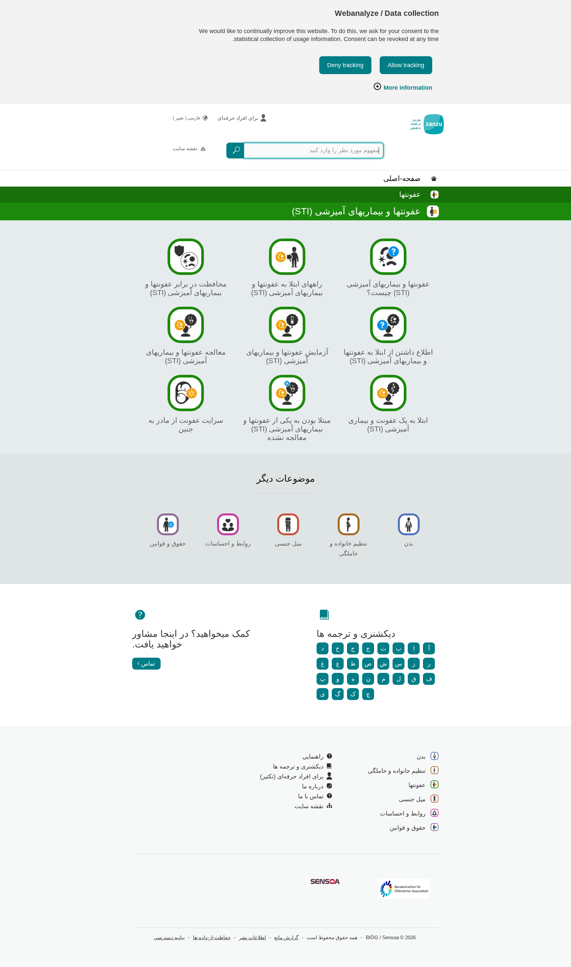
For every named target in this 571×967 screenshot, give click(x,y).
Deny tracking (345, 65)
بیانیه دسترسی (169, 937)
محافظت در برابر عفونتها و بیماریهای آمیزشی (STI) (186, 288)
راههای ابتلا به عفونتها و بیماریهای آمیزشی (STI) (287, 288)
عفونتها (410, 194)
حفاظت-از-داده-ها (212, 937)
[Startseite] (427, 124)
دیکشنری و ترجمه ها (298, 766)
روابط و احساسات (228, 543)
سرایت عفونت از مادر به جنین (185, 424)
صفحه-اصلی (402, 178)
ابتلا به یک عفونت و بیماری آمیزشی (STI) (388, 424)
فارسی (186, 117)
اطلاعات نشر (252, 937)
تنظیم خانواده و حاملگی (397, 771)
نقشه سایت (185, 148)
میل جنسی (288, 543)
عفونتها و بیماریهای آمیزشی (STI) (356, 211)
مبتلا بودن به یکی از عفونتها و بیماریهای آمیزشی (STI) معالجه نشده (287, 429)
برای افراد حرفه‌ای (237, 118)
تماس (148, 663)
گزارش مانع (286, 937)
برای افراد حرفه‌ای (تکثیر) (292, 776)
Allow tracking (406, 65)
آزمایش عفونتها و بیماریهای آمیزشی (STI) (287, 356)
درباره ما (313, 786)
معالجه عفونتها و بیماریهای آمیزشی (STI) (186, 356)
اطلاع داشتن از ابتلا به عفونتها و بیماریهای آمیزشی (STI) (388, 356)
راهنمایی (313, 756)
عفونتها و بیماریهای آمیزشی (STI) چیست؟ (388, 288)
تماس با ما (311, 796)
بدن (408, 543)
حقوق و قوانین (168, 543)
